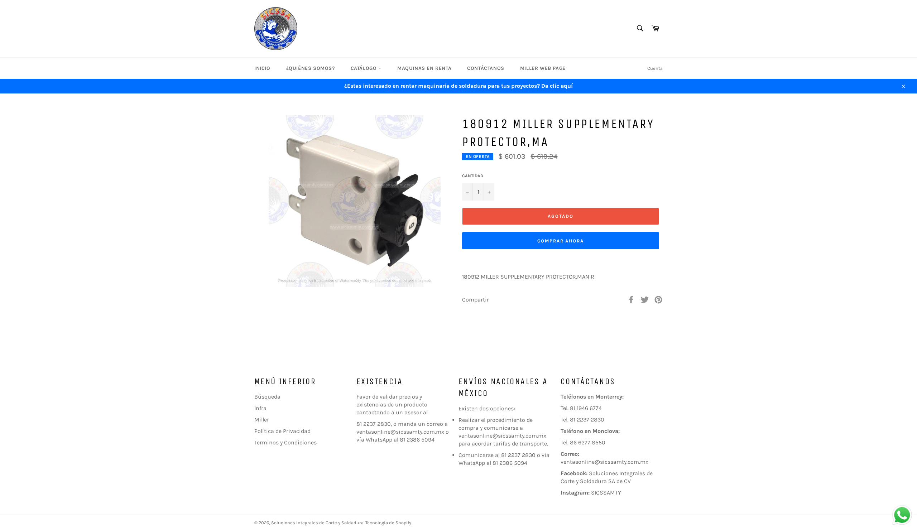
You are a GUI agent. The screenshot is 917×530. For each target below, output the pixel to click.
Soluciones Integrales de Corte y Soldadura (317, 522)
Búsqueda (267, 396)
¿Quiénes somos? (310, 68)
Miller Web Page (543, 68)
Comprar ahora (560, 241)
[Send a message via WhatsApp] (902, 515)
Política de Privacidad (282, 431)
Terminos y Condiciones (285, 442)
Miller (261, 419)
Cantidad (472, 175)
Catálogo (364, 68)
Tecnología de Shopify (388, 522)
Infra (260, 408)
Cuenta (655, 68)
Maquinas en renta (424, 68)
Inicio (262, 68)
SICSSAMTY (606, 492)
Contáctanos (485, 68)
